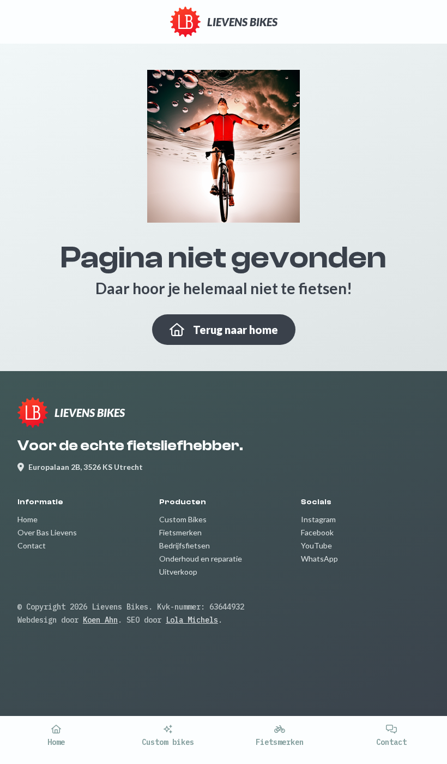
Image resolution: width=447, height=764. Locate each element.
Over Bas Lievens (47, 532)
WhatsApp (319, 558)
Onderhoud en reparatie (200, 558)
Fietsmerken (180, 532)
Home (27, 519)
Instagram (318, 519)
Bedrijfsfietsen (184, 545)
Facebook (317, 532)
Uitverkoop (178, 571)
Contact (31, 545)
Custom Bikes (183, 519)
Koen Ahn (100, 620)
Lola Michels (192, 620)
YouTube (316, 545)
